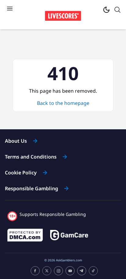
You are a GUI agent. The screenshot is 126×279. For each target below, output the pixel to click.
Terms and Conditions (31, 157)
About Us (16, 141)
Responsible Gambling (31, 188)
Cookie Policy (21, 173)
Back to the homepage (63, 103)
